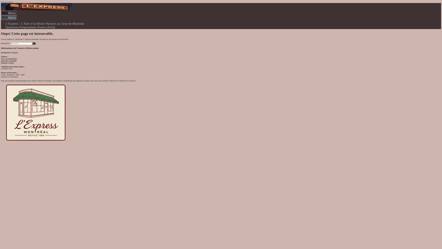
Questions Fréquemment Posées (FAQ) (30, 27)
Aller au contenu (7, 2)
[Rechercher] (34, 43)
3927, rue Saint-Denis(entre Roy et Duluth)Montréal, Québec (9, 61)
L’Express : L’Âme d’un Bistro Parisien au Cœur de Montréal (45, 23)
